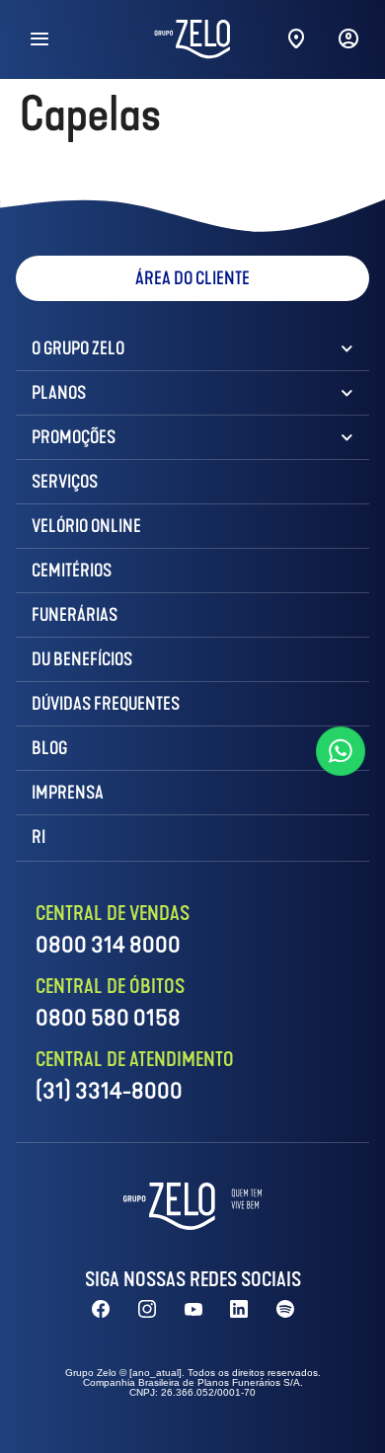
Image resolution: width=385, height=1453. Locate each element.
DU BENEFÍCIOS (82, 659)
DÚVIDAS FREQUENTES (106, 704)
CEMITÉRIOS (72, 570)
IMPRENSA (68, 792)
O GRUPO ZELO (78, 348)
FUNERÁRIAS (74, 615)
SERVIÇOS (65, 482)
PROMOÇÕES (74, 437)
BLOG (49, 748)
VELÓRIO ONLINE (86, 526)
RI (38, 837)
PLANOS (59, 393)
